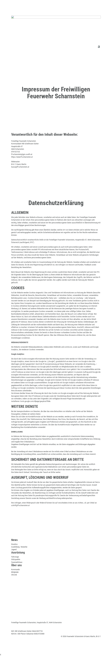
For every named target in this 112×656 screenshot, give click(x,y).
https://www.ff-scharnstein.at (22, 157)
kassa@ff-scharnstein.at (20, 167)
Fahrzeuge (15, 557)
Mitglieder (15, 572)
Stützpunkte (15, 559)
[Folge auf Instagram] (98, 40)
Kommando (15, 569)
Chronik (14, 575)
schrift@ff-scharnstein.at (20, 505)
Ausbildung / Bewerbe (19, 547)
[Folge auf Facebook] (92, 40)
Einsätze (14, 544)
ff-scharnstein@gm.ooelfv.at (21, 154)
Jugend (13, 549)
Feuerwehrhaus (16, 562)
